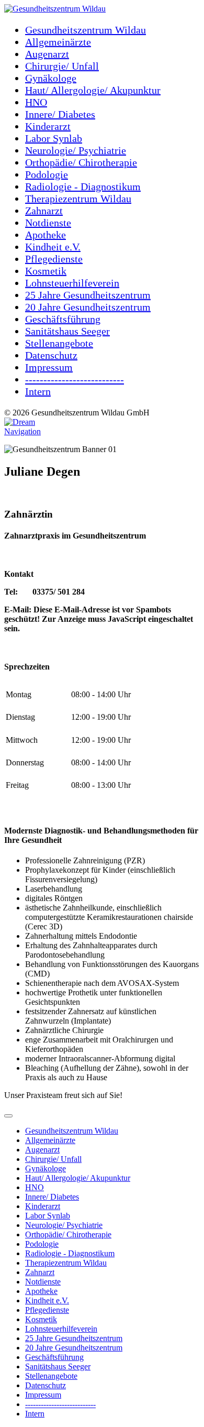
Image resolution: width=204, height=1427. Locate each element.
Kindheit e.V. (53, 247)
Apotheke (45, 234)
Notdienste (48, 222)
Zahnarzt (44, 210)
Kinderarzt (48, 126)
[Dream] (19, 422)
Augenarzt (47, 54)
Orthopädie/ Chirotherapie (81, 162)
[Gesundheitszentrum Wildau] (55, 8)
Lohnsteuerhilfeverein (72, 283)
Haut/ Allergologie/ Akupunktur (93, 90)
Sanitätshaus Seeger (67, 331)
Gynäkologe (50, 78)
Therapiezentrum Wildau (78, 198)
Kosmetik (45, 271)
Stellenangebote (59, 343)
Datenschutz (51, 355)
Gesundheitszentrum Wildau (85, 30)
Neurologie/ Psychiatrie (75, 150)
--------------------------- (60, 1404)
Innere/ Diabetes (60, 114)
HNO (36, 102)
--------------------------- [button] (74, 379)
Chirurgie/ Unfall (62, 66)
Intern (38, 391)
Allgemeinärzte (58, 42)
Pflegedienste (54, 259)
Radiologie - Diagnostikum (83, 186)
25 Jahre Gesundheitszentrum (88, 295)
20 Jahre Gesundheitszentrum (88, 307)
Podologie (46, 174)
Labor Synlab (53, 138)
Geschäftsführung (62, 319)
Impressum (49, 367)
